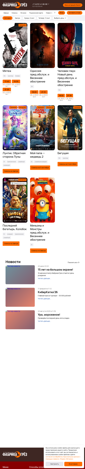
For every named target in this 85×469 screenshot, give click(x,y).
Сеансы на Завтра (11, 171)
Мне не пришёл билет (73, 5)
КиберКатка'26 (48, 292)
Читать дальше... (44, 278)
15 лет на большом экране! (55, 269)
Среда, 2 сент (29, 18)
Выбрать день (59, 18)
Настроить (54, 464)
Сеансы (14, 13)
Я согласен (73, 464)
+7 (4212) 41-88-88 (39, 4)
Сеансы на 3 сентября (40, 167)
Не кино (23, 13)
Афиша (6, 13)
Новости (49, 13)
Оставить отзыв (74, 13)
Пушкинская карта (36, 13)
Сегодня (7, 18)
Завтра (17, 18)
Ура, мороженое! (49, 314)
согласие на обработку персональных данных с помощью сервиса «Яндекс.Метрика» (63, 458)
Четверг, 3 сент (44, 18)
